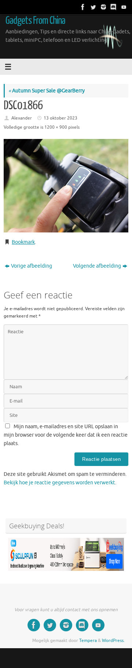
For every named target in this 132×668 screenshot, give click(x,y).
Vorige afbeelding (31, 266)
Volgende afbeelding (97, 266)
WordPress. (113, 640)
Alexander (21, 118)
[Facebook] (82, 7)
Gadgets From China (36, 20)
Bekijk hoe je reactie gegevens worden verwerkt (59, 483)
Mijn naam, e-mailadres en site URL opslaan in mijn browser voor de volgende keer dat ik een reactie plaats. (66, 435)
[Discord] (113, 7)
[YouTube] (123, 7)
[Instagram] (103, 7)
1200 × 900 (55, 127)
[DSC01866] (66, 185)
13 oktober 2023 (60, 118)
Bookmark (23, 242)
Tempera (88, 640)
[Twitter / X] (92, 7)
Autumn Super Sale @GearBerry (46, 91)
